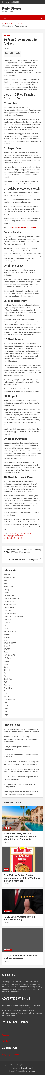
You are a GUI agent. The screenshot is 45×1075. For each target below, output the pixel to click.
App (5, 581)
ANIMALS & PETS (11, 578)
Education (7, 610)
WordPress (30, 1071)
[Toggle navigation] (5, 17)
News (6, 667)
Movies (6, 661)
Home (4, 1029)
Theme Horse (25, 1068)
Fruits (6, 628)
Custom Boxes (9, 601)
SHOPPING (8, 688)
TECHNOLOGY (9, 700)
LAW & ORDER (9, 655)
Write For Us (7, 1041)
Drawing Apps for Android (13, 536)
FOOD (6, 625)
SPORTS (7, 697)
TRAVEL (7, 712)
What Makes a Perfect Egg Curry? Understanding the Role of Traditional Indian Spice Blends (21, 739)
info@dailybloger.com (10, 1055)
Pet (5, 673)
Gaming (7, 634)
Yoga (6, 715)
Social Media (9, 691)
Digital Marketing (10, 604)
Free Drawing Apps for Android (15, 538)
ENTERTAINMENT (10, 613)
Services (7, 685)
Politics (6, 676)
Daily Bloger (11, 8)
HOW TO (7, 649)
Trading (6, 709)
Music (6, 664)
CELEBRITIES (9, 595)
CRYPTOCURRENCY (11, 598)
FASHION (7, 619)
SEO (5, 682)
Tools (6, 706)
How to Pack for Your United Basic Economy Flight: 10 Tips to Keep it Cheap (23, 551)
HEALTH (7, 640)
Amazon (7, 575)
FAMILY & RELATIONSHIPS (14, 616)
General (7, 637)
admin (7, 842)
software (7, 694)
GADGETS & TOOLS (11, 631)
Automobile (8, 587)
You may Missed (12, 802)
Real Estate (8, 679)
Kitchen (6, 652)
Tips (5, 703)
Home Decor (9, 646)
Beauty (6, 590)
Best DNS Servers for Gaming (24, 227)
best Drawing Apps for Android (19, 534)
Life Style (7, 658)
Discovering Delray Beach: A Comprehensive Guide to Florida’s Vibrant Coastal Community (20, 836)
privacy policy (34, 1065)
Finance (7, 622)
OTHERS (7, 36)
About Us (5, 1035)
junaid (7, 48)
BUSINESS (8, 592)
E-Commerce (9, 607)
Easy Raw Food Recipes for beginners (24, 559)
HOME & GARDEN (10, 643)
